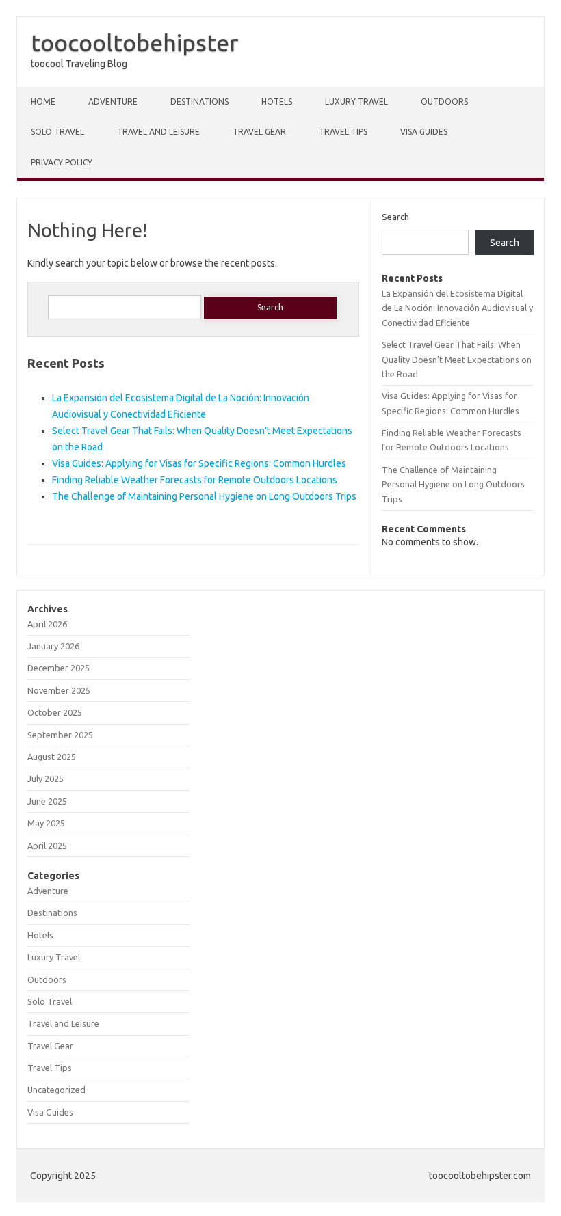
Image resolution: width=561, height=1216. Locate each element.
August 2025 (51, 756)
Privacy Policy (61, 162)
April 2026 (47, 624)
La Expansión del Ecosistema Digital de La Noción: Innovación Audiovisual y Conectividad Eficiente (457, 307)
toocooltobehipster (135, 42)
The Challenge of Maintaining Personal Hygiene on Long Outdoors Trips (204, 496)
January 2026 (53, 646)
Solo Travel (57, 131)
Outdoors (444, 101)
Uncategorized (56, 1089)
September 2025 (60, 735)
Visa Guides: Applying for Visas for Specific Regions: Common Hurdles (199, 463)
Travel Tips (343, 131)
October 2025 (54, 712)
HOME (43, 101)
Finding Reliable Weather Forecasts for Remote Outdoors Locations (194, 479)
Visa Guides (423, 131)
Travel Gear (259, 131)
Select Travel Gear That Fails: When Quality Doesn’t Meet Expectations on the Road (457, 359)
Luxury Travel (356, 101)
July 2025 (45, 778)
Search (395, 216)
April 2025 (47, 845)
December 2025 (58, 668)
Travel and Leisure (158, 131)
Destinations (199, 101)
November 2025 (58, 690)
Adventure (113, 101)
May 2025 (46, 823)
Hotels (276, 101)
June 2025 (47, 801)
